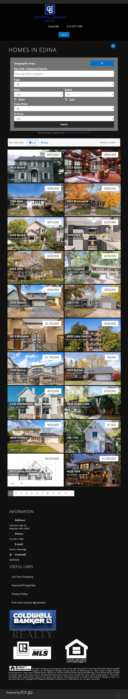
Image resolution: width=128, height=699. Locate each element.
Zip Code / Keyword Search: (31, 69)
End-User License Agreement (29, 602)
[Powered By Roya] (26, 692)
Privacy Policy (20, 594)
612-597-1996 (74, 26)
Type (17, 79)
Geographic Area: (24, 63)
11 (65, 493)
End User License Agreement (77, 132)
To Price (18, 114)
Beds (17, 89)
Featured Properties (23, 585)
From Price (20, 104)
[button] (108, 142)
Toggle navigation (10, 11)
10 (59, 493)
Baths (68, 89)
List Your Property (22, 576)
